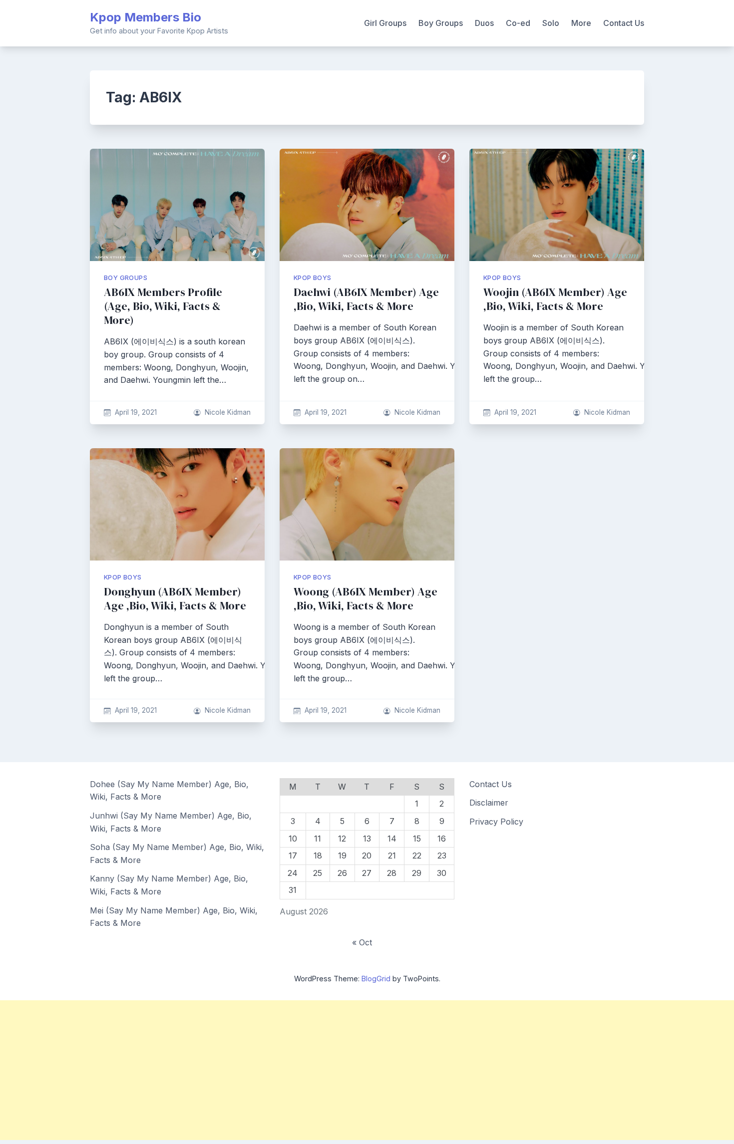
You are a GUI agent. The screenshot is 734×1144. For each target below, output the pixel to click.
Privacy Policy (496, 822)
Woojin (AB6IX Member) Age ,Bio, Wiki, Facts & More (555, 299)
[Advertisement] (299, 1070)
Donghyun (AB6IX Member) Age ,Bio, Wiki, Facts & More (175, 598)
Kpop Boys (313, 278)
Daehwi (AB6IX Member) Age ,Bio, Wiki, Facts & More (366, 299)
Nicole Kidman (228, 412)
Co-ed (518, 23)
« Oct (362, 942)
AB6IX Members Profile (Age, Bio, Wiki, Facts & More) (163, 306)
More (581, 23)
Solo (550, 23)
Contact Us (623, 23)
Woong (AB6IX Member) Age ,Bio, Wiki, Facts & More (365, 598)
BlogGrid (376, 978)
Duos (484, 23)
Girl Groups (385, 23)
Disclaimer (488, 803)
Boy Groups (440, 23)
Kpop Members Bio (145, 17)
